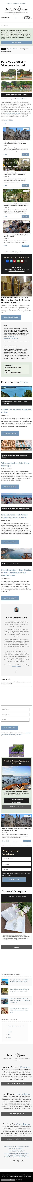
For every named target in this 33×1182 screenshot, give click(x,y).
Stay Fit (15, 49)
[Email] (18, 261)
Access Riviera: (22, 99)
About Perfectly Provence (16, 1083)
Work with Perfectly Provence (16, 1150)
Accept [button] (4, 1180)
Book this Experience (11, 317)
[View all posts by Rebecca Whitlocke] (16, 609)
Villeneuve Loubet (19, 271)
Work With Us (15, 3)
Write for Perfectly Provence (16, 1148)
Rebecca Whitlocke (16, 94)
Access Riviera (8, 120)
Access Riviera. (16, 666)
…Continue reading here (12, 113)
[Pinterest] (14, 261)
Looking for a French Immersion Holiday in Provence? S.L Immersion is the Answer (20, 1000)
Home (3, 49)
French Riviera (17, 269)
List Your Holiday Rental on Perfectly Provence (16, 1153)
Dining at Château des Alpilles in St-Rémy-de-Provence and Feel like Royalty (20, 991)
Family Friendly (8, 269)
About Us (9, 3)
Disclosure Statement (21, 1155)
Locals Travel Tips (13, 508)
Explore (9, 49)
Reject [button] (11, 1180)
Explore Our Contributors (16, 1139)
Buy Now (16, 947)
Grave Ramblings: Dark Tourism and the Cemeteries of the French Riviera (16, 573)
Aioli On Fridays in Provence (13, 372)
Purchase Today (16, 42)
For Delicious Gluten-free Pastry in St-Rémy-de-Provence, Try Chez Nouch (19, 1010)
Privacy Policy (7, 875)
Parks (23, 269)
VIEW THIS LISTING (16, 809)
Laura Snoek (11, 455)
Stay (9, 1035)
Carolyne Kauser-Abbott (9, 402)
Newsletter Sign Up (9, 1147)
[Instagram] (11, 261)
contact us (11, 336)
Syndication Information (11, 338)
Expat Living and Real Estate (15, 1026)
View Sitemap (25, 1157)
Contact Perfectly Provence (12, 1157)
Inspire (9, 1032)
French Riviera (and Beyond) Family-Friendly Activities (14, 516)
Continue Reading (10, 433)
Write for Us (22, 3)
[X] (25, 261)
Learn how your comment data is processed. (16, 734)
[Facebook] (7, 261)
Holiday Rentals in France (16, 1152)
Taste (9, 1037)
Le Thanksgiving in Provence (13, 367)
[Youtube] (22, 261)
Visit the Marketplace (16, 1114)
